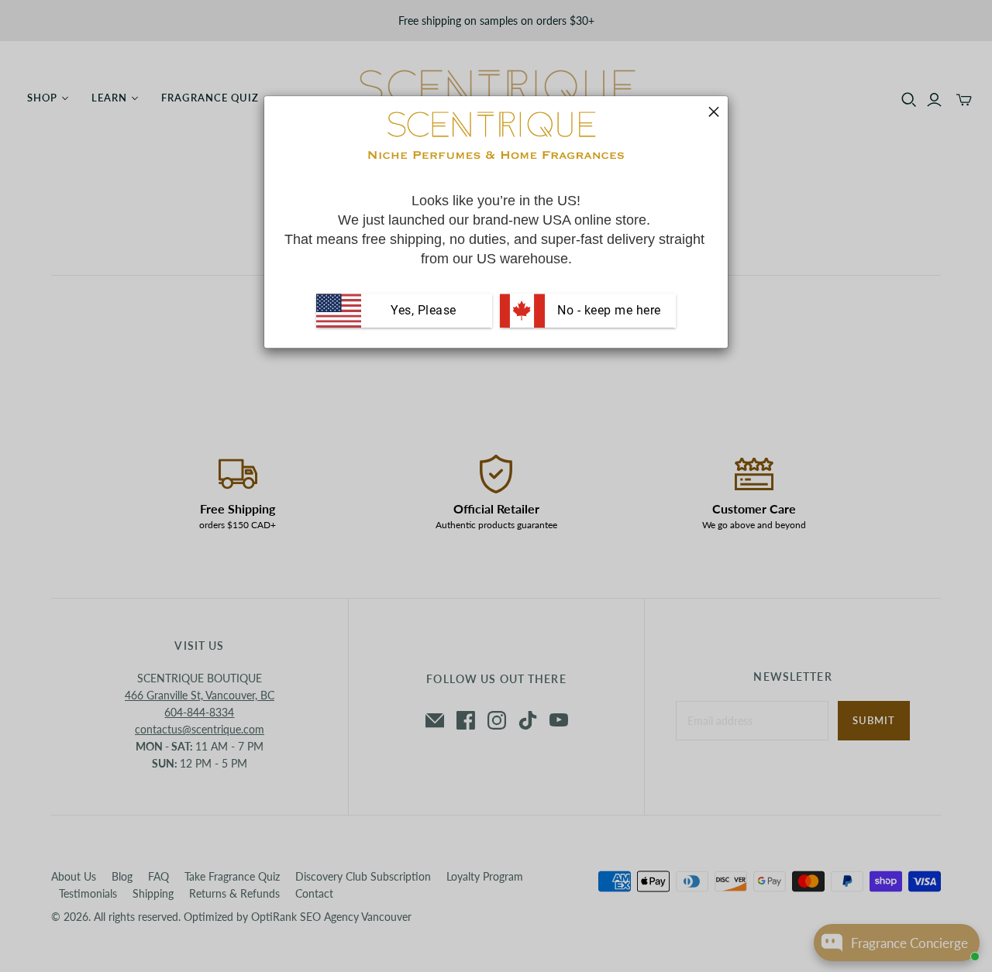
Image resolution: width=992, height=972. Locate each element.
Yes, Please (423, 310)
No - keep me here (607, 310)
